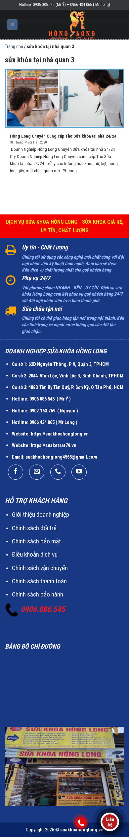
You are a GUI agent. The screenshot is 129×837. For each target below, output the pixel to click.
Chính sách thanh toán (39, 581)
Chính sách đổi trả (34, 528)
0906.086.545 (43, 609)
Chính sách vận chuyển (40, 568)
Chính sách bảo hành (37, 594)
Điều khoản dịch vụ (35, 554)
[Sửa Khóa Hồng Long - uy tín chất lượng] (72, 25)
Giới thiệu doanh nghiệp (40, 514)
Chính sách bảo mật (36, 541)
